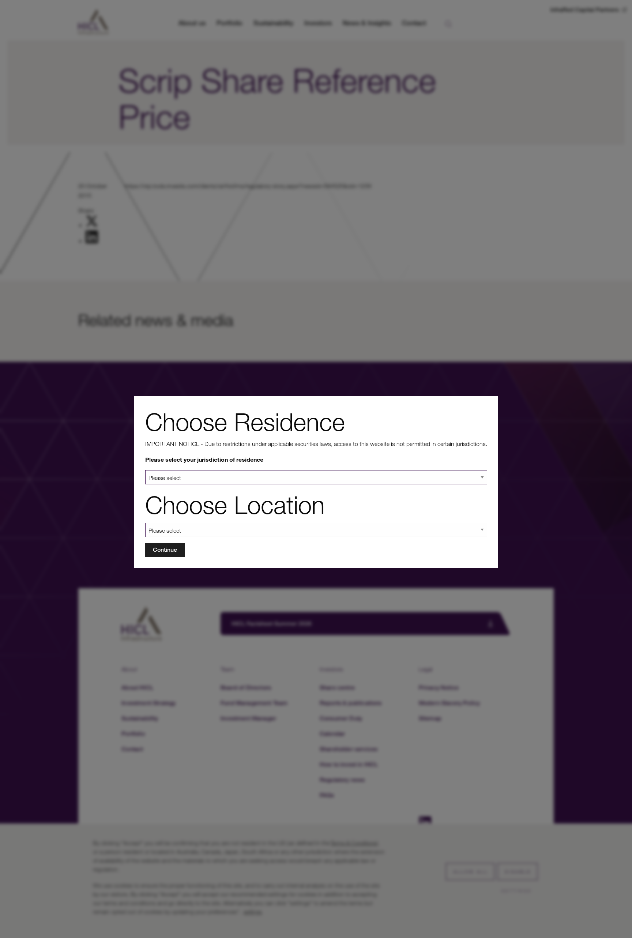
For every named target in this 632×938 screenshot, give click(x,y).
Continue (165, 549)
